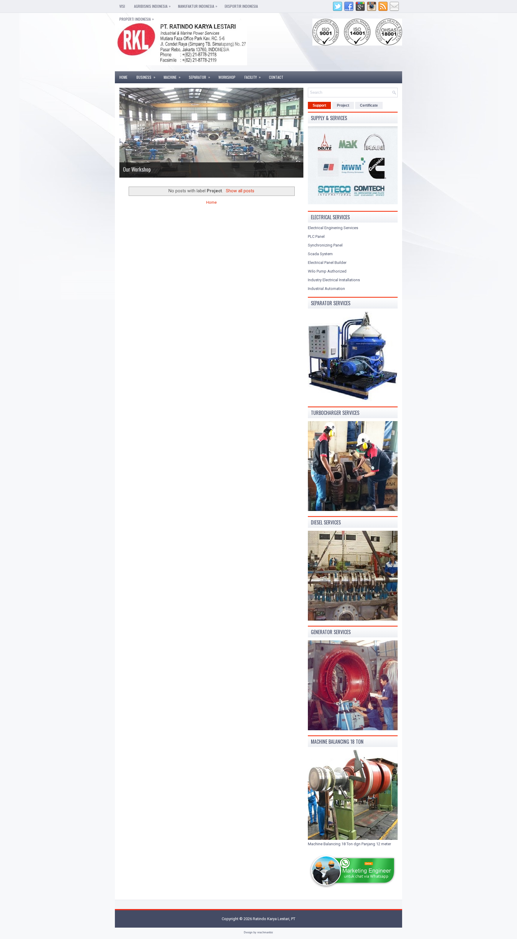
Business (145, 77)
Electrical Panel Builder (327, 262)
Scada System (320, 254)
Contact (276, 77)
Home (123, 77)
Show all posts (240, 190)
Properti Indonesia (136, 19)
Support (319, 105)
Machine (172, 77)
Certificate (369, 105)
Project (343, 105)
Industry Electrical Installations (334, 280)
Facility (252, 77)
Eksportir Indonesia (241, 6)
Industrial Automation (326, 288)
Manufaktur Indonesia (197, 6)
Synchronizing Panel (325, 245)
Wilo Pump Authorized (327, 271)
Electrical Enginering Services (333, 228)
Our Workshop (137, 169)
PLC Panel (316, 236)
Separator (199, 77)
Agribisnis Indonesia (152, 6)
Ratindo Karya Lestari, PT (274, 919)
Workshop (226, 77)
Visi (122, 6)
